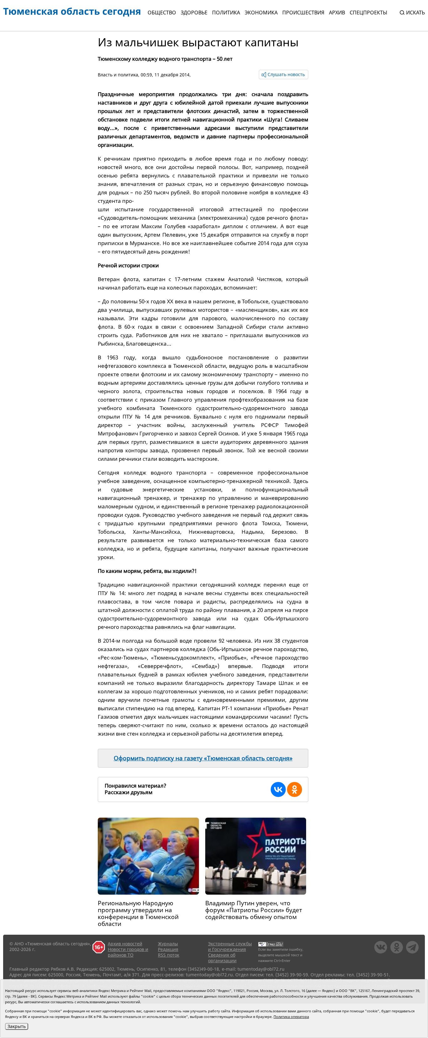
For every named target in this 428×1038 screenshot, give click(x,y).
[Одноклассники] (294, 789)
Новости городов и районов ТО (128, 952)
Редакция (168, 949)
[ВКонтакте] (278, 789)
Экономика (261, 12)
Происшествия (303, 12)
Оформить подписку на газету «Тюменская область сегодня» (203, 758)
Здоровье (194, 12)
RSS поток (168, 955)
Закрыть (17, 1026)
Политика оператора (291, 1016)
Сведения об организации (222, 957)
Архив (337, 12)
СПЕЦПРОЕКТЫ (368, 12)
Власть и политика (118, 75)
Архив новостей (125, 944)
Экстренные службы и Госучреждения (230, 946)
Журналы (168, 944)
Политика (226, 12)
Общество (162, 12)
